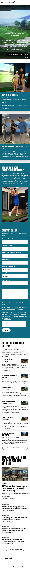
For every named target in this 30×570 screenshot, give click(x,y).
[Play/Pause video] (26, 56)
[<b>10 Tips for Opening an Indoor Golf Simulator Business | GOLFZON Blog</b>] (15, 474)
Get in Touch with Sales (15, 54)
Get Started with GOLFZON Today (15, 448)
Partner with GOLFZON (15, 549)
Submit (6, 330)
